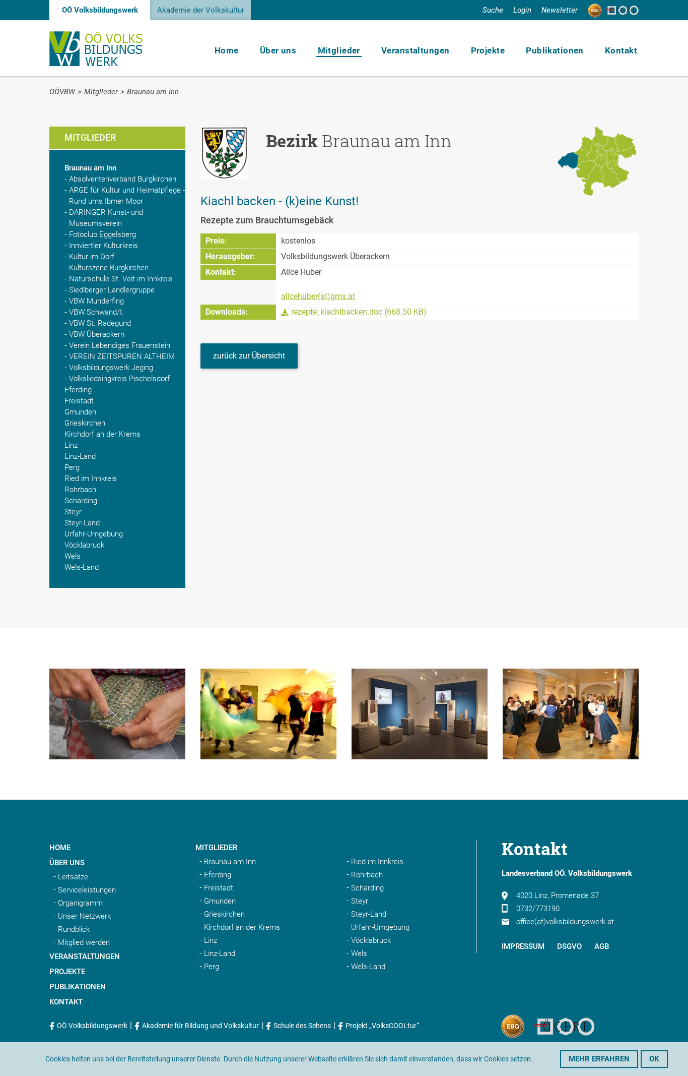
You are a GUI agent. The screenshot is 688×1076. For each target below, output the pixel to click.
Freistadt (79, 400)
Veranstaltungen (415, 50)
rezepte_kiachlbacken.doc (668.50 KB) (359, 312)
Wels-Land (81, 567)
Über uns (278, 50)
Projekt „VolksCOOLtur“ (382, 1026)
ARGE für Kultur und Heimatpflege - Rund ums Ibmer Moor (127, 196)
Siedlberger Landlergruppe (112, 289)
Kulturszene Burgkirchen (109, 267)
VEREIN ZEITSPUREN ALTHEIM (122, 356)
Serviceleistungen (87, 889)
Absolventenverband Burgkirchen (122, 179)
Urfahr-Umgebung (93, 534)
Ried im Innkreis (90, 478)
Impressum (523, 946)
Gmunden (80, 411)
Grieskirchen (84, 423)
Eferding (78, 389)
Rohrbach (80, 489)
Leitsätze (73, 876)
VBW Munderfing (96, 301)
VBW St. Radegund (100, 323)
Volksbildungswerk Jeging (111, 367)
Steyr (73, 511)
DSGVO (569, 946)
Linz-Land (80, 456)
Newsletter (559, 10)
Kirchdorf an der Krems (102, 434)
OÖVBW (62, 91)
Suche (493, 10)
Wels (72, 556)
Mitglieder (339, 50)
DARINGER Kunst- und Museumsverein (106, 218)
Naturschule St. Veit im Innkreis (121, 278)
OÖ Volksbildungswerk (100, 10)
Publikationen (555, 50)
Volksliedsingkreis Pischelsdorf (119, 378)
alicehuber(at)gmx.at (318, 296)
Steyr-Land (82, 522)
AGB (601, 946)
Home (227, 50)
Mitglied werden (84, 942)
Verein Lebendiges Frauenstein (119, 345)
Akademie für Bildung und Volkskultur (200, 1026)
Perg (72, 467)
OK (654, 1058)
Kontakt (621, 50)
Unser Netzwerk (84, 916)
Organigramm (80, 903)
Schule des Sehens (302, 1026)
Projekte (488, 50)
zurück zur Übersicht (249, 356)
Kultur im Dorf (91, 256)
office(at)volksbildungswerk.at (565, 921)
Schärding (80, 500)
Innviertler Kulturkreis (103, 245)
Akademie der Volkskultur (200, 10)
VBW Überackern (96, 334)
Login (522, 10)
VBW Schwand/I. (96, 312)
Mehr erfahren (599, 1058)
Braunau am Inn (153, 91)
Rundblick (74, 929)
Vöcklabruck (84, 545)
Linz (71, 445)
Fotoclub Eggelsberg (102, 234)
